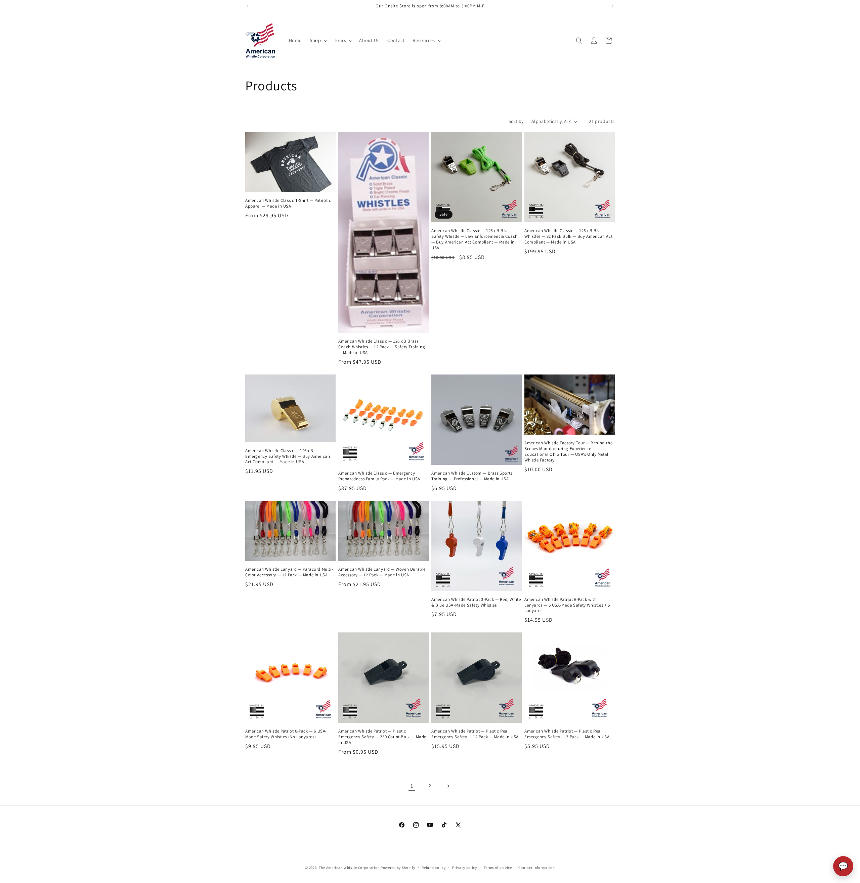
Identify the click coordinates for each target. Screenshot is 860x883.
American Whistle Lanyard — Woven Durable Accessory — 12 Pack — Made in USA (382, 572)
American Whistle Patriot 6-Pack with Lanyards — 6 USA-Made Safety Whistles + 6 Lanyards (567, 605)
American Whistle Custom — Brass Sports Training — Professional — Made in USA (471, 476)
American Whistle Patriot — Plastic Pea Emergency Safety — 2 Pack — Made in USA (566, 734)
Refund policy (433, 867)
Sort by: (517, 121)
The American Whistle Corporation (349, 867)
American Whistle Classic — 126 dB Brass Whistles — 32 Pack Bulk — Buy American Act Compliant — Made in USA (568, 236)
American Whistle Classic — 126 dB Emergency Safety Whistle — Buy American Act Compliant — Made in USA (287, 456)
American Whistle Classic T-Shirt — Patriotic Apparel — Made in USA (288, 203)
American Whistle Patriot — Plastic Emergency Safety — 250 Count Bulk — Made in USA (382, 737)
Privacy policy (464, 867)
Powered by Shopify (398, 867)
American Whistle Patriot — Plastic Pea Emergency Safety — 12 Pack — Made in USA (475, 734)
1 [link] (412, 785)
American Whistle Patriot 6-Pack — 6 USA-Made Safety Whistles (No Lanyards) (286, 734)
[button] (318, 40)
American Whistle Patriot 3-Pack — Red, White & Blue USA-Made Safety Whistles (476, 602)
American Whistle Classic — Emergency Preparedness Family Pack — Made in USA (379, 476)
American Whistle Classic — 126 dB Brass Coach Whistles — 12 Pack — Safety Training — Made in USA (381, 347)
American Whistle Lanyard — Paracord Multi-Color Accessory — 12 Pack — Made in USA (289, 572)
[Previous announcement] (247, 6)
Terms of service (498, 867)
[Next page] (448, 786)
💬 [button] (843, 866)
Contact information (536, 867)
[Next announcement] (612, 6)
